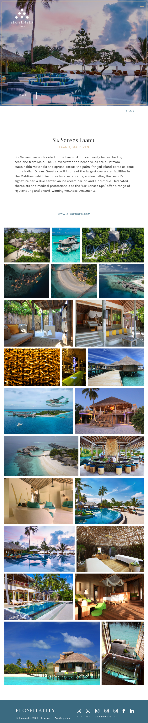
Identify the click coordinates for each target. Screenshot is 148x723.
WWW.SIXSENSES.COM (74, 214)
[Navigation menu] (142, 6)
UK (88, 716)
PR (116, 716)
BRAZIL (106, 716)
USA (97, 716)
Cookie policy (62, 718)
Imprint (45, 718)
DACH (79, 716)
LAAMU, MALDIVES (74, 147)
